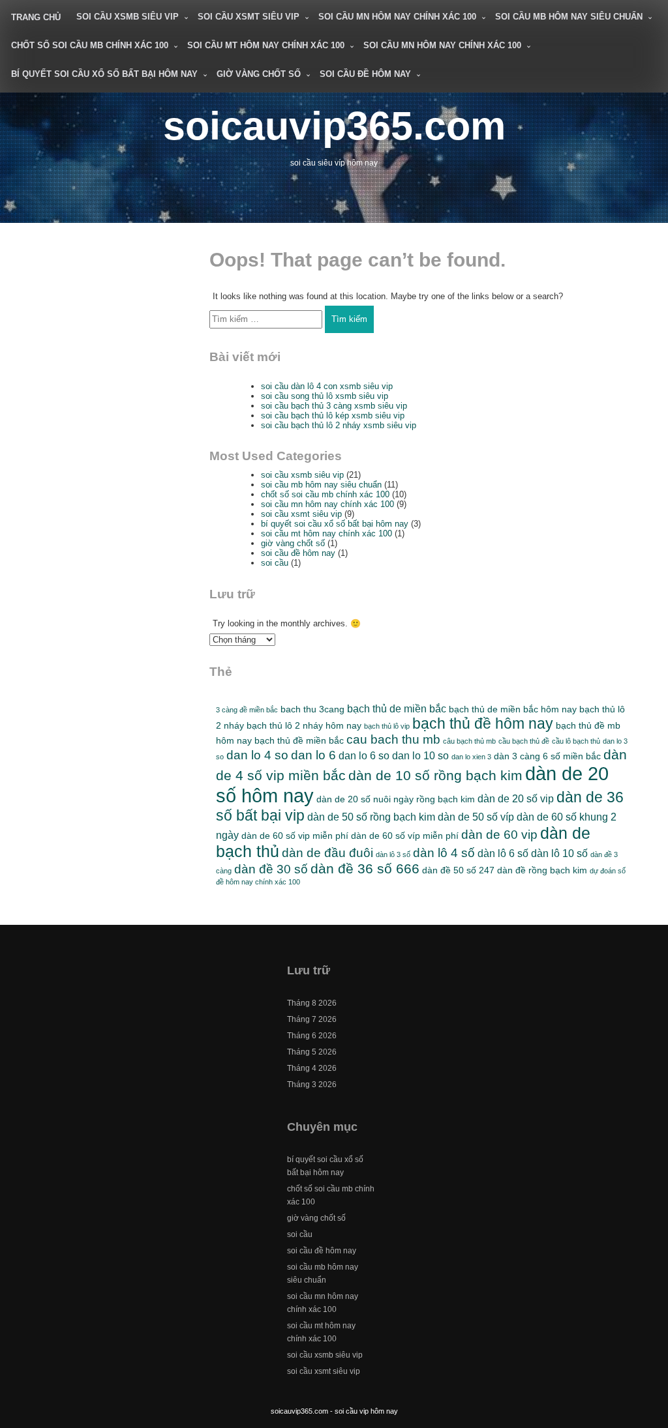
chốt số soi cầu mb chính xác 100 (89, 45)
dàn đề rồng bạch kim (542, 870)
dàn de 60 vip (499, 834)
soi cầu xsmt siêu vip (248, 17)
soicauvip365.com (334, 125)
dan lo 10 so (420, 755)
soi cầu (274, 563)
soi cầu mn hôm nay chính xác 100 (397, 17)
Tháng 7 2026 (312, 1019)
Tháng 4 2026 (312, 1068)
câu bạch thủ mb (469, 741)
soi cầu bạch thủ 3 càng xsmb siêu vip (334, 406)
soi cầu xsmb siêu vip (127, 17)
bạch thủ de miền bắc (396, 708)
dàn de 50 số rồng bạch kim (371, 817)
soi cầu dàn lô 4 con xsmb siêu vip (327, 386)
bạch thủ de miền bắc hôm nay (513, 709)
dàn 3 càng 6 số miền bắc (547, 756)
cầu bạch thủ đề (523, 741)
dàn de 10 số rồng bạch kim (435, 775)
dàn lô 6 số (503, 853)
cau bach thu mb (393, 739)
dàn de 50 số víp (476, 817)
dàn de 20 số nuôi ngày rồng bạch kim (395, 799)
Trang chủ (36, 17)
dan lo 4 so (257, 755)
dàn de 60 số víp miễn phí (405, 835)
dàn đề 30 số (271, 869)
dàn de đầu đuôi (327, 853)
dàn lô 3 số (393, 854)
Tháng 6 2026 (312, 1035)
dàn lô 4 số (444, 853)
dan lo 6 (313, 755)
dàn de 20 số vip (516, 798)
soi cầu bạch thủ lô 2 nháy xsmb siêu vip (338, 425)
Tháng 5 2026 (312, 1051)
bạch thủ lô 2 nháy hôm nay (304, 725)
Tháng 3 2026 (312, 1084)
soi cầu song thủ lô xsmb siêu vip (324, 396)
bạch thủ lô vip (387, 726)
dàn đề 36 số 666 (365, 868)
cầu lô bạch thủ (576, 741)
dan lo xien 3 (471, 757)
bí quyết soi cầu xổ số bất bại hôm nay (104, 74)
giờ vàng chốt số (259, 74)
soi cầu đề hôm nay (365, 74)
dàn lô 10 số (559, 853)
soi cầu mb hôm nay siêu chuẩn (569, 17)
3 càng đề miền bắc (247, 710)
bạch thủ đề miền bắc (299, 740)
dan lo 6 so (364, 755)
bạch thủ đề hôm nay (482, 723)
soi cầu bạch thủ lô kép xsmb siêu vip (332, 415)
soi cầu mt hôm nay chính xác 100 (265, 45)
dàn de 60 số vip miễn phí (294, 835)
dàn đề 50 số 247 (458, 870)
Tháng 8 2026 (312, 1003)
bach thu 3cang (312, 709)
